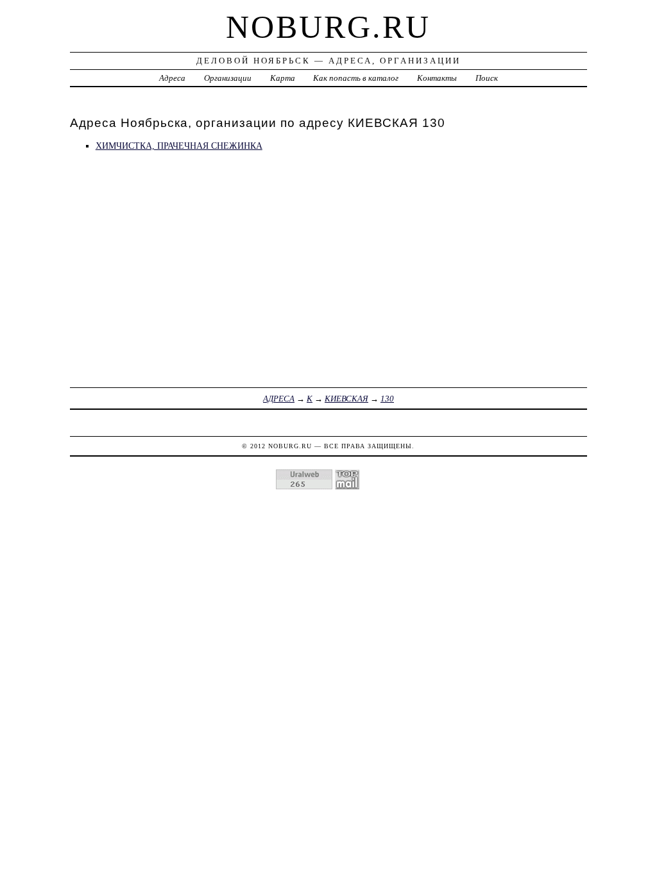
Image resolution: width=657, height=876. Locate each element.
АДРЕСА (278, 398)
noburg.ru (328, 27)
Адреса (172, 78)
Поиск (486, 78)
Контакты (437, 78)
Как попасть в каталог (355, 78)
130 (387, 398)
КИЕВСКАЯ (346, 398)
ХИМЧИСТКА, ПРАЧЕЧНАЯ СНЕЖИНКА (179, 145)
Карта (282, 78)
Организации (228, 78)
